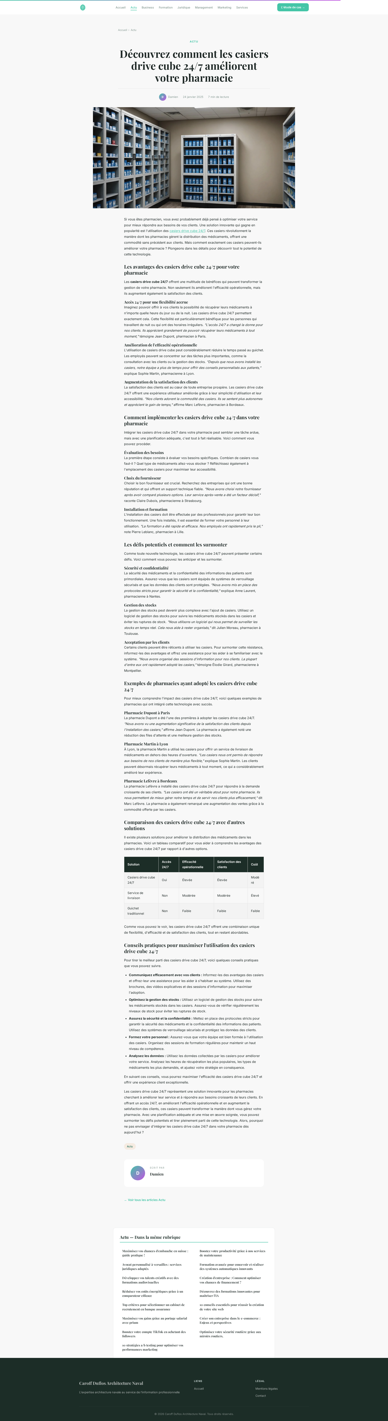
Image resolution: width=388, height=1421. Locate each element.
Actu (134, 7)
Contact (260, 1395)
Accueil (121, 7)
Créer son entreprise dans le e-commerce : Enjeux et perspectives (230, 1320)
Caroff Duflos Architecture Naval (111, 1383)
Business (148, 7)
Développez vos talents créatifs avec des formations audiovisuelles (150, 1280)
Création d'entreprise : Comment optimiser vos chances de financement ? (230, 1280)
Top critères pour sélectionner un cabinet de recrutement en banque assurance (153, 1307)
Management (204, 7)
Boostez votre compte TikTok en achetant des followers (154, 1334)
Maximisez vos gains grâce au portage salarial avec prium (154, 1320)
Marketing (224, 7)
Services (242, 7)
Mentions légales (266, 1388)
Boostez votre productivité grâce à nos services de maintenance (232, 1253)
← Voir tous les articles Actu (144, 1200)
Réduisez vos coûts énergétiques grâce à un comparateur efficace (152, 1293)
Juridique (183, 7)
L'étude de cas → (293, 7)
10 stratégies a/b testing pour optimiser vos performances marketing (152, 1347)
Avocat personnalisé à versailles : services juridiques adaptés (151, 1266)
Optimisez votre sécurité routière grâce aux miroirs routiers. (230, 1334)
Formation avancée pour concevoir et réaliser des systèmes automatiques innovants (232, 1266)
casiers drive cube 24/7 (187, 231)
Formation (166, 7)
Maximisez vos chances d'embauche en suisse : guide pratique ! (155, 1253)
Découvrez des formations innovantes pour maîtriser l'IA (230, 1293)
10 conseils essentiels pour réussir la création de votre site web (232, 1307)
